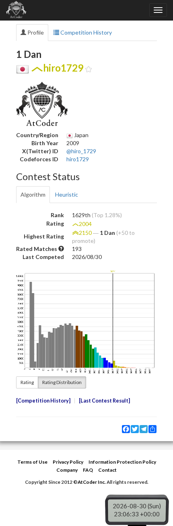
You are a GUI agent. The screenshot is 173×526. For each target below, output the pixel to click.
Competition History (85, 32)
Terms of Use (32, 462)
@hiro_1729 (81, 151)
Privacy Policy (68, 462)
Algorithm (33, 194)
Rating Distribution (62, 382)
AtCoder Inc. (92, 482)
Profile (35, 32)
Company (67, 470)
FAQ (88, 470)
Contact (107, 470)
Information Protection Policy (122, 462)
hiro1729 (77, 159)
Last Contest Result (104, 401)
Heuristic (66, 194)
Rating (27, 382)
